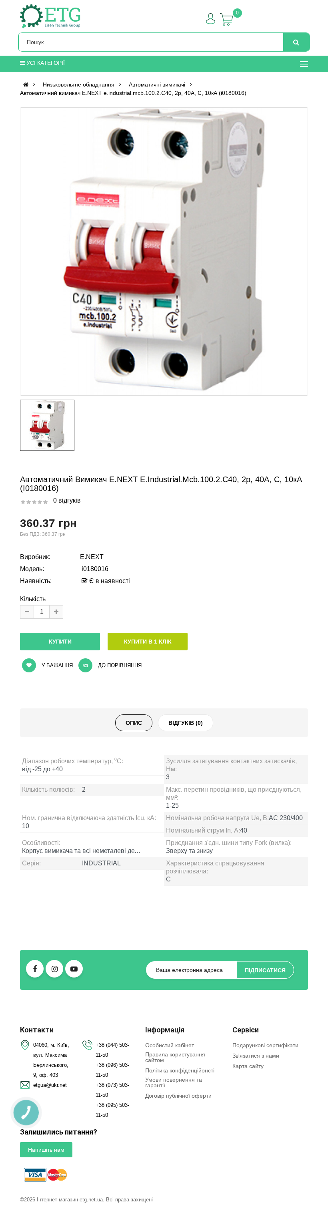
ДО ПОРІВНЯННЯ (119, 665)
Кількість (33, 598)
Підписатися (265, 970)
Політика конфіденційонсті (179, 1070)
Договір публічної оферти (178, 1095)
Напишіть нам (46, 1150)
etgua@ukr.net (50, 1085)
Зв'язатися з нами (255, 1055)
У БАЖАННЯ (56, 665)
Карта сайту (248, 1066)
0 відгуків (67, 500)
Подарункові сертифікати (265, 1045)
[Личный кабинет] (210, 18)
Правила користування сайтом (175, 1057)
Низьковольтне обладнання (78, 84)
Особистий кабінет (169, 1045)
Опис (134, 723)
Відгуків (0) (185, 723)
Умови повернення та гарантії (173, 1082)
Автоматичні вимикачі (157, 84)
